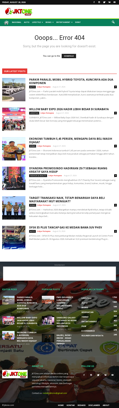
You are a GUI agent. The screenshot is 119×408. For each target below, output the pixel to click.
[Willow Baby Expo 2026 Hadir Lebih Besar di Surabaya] (13, 119)
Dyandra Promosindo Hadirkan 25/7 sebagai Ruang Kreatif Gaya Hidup (68, 170)
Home (61, 405)
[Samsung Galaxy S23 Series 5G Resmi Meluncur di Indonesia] (48, 320)
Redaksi (82, 405)
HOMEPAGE (69, 56)
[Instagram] (99, 2)
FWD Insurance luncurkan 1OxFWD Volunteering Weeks (65, 303)
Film (84, 326)
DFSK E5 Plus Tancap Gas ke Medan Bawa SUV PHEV (65, 227)
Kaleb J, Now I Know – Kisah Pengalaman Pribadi (64, 339)
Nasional (16, 22)
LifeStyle (36, 22)
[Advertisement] (80, 11)
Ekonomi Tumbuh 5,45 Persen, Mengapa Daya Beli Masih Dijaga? (70, 140)
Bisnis (48, 22)
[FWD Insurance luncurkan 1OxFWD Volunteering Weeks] (48, 300)
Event (78, 22)
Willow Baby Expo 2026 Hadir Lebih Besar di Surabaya (69, 109)
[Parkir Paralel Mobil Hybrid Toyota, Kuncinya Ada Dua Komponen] (13, 89)
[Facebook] (94, 2)
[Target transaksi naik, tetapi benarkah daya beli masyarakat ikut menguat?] (13, 208)
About (106, 405)
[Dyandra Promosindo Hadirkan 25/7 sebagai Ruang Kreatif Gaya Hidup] (13, 178)
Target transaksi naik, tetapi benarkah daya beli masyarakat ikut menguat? (67, 199)
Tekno (85, 316)
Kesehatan (87, 312)
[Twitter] (104, 2)
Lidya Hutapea (44, 87)
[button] (113, 22)
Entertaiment (63, 22)
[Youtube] (114, 2)
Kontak (71, 405)
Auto (26, 22)
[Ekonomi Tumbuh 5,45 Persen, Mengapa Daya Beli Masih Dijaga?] (13, 148)
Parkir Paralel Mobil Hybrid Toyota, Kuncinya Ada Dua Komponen (71, 81)
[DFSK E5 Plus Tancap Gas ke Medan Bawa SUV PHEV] (13, 237)
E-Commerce (88, 330)
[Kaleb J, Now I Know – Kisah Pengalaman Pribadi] (48, 338)
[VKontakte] (109, 2)
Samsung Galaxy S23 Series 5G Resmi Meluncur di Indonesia (67, 321)
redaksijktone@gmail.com (55, 393)
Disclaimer (94, 405)
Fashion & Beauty (38, 175)
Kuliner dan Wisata (92, 335)
